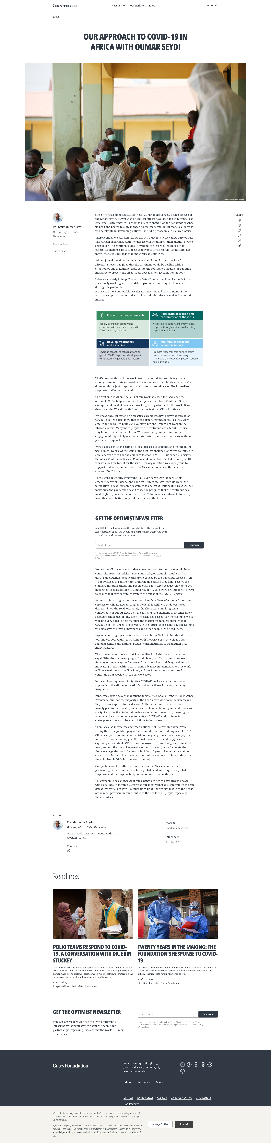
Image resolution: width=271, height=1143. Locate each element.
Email (239, 220)
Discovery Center (181, 1097)
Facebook (239, 230)
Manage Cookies (160, 1124)
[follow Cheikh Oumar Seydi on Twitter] (69, 851)
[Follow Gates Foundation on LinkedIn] (196, 1064)
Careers (162, 1097)
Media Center (145, 1097)
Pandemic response (177, 828)
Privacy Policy (138, 553)
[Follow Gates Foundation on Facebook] (189, 1064)
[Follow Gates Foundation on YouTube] (209, 1064)
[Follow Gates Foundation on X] (182, 1064)
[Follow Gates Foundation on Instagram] (202, 1064)
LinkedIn (239, 235)
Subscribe (194, 545)
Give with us (203, 1097)
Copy (239, 245)
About (128, 1082)
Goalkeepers (131, 1104)
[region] (135, 1124)
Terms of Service (153, 553)
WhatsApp (239, 240)
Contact (128, 1097)
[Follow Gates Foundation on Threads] (182, 1071)
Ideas (56, 16)
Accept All (184, 1124)
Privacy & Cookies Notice (105, 1132)
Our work (144, 1082)
